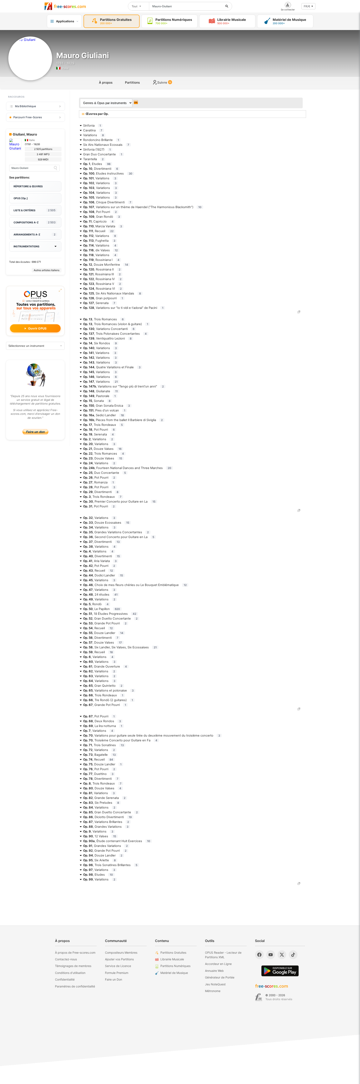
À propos (105, 82)
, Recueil (98, 231)
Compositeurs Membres (121, 952)
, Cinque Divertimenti (107, 202)
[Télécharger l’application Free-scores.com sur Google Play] (280, 970)
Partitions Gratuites (173, 952)
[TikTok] (293, 954)
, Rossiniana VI (102, 288)
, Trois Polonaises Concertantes (115, 334)
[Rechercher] (227, 6)
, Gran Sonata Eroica (106, 405)
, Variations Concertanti (108, 329)
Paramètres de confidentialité (75, 986)
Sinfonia (92, 125)
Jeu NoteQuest (215, 984)
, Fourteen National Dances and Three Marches (127, 468)
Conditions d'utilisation (70, 973)
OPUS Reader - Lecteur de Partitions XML (223, 955)
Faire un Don (113, 979)
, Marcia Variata (102, 226)
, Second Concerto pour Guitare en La (118, 537)
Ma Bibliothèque (25, 106)
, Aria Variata (99, 561)
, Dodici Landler (103, 575)
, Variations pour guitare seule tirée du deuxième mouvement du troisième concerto (151, 735)
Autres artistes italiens (46, 270)
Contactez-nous (66, 959)
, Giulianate (100, 391)
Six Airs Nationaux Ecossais (106, 145)
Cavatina (92, 130)
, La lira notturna (102, 726)
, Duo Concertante (104, 473)
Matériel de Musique (174, 973)
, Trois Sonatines (103, 745)
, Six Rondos (100, 343)
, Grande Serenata (104, 798)
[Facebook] (259, 954)
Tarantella (93, 159)
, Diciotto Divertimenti (107, 817)
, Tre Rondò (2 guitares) (108, 700)
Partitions (132, 82)
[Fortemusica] (258, 997)
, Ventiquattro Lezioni (107, 338)
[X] (282, 954)
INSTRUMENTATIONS (26, 246)
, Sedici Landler (103, 415)
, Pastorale (99, 396)
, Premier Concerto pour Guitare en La (119, 501)
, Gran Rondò (101, 217)
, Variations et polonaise (108, 690)
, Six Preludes (101, 803)
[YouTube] (270, 954)
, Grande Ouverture (105, 666)
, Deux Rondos (102, 721)
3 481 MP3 (43, 154)
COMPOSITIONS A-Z (34, 222)
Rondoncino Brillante (101, 140)
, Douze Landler (103, 633)
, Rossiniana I (101, 260)
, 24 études (100, 594)
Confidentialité (65, 979)
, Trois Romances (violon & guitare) (115, 324)
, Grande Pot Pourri (104, 623)
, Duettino (98, 774)
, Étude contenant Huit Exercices (116, 841)
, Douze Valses (102, 449)
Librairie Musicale (172, 959)
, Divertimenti (100, 169)
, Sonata (96, 401)
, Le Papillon (101, 609)
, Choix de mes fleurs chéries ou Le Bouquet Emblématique (135, 585)
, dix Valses (100, 250)
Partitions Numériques (175, 966)
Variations (93, 135)
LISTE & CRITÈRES (34, 210)
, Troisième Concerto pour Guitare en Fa (120, 740)
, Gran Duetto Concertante (110, 618)
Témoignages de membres (73, 966)
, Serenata (99, 303)
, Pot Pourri (100, 212)
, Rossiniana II (101, 269)
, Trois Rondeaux (103, 425)
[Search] (55, 168)
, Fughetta (99, 241)
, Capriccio (98, 221)
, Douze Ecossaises (106, 522)
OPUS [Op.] (21, 198)
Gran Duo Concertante (102, 154)
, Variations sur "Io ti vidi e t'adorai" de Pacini (123, 308)
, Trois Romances (103, 319)
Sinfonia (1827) (97, 149)
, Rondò (96, 604)
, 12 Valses (99, 836)
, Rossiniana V (102, 284)
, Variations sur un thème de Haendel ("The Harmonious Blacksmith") (142, 207)
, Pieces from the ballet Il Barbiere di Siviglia (123, 420)
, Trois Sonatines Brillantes (110, 865)
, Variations (99, 178)
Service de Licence (118, 966)
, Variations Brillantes (106, 822)
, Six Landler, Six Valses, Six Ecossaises (120, 647)
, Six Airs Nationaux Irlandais (112, 293)
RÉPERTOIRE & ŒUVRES (28, 186)
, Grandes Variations (105, 827)
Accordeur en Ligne (218, 964)
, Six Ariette (99, 860)
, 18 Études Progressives (109, 614)
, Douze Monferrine (105, 265)
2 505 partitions (43, 149)
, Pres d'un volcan (104, 410)
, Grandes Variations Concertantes (116, 532)
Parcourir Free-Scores (27, 117)
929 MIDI (43, 159)
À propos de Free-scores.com (75, 952)
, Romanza (98, 482)
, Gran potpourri (103, 298)
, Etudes (96, 164)
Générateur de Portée (219, 977)
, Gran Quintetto (102, 686)
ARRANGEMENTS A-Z (34, 234)
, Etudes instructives (107, 173)
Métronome (212, 991)
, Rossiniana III (102, 274)
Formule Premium (116, 973)
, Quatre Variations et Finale (111, 367)
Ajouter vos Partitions (119, 959)
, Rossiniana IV (102, 279)
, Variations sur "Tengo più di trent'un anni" (123, 386)
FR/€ (307, 6)
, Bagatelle (99, 755)
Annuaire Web (214, 970)
